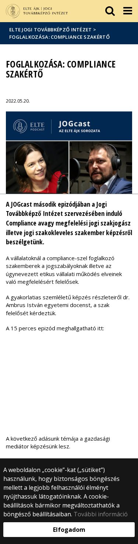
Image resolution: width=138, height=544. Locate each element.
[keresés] (110, 11)
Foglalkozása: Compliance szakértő (59, 37)
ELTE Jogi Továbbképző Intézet (50, 29)
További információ (101, 514)
